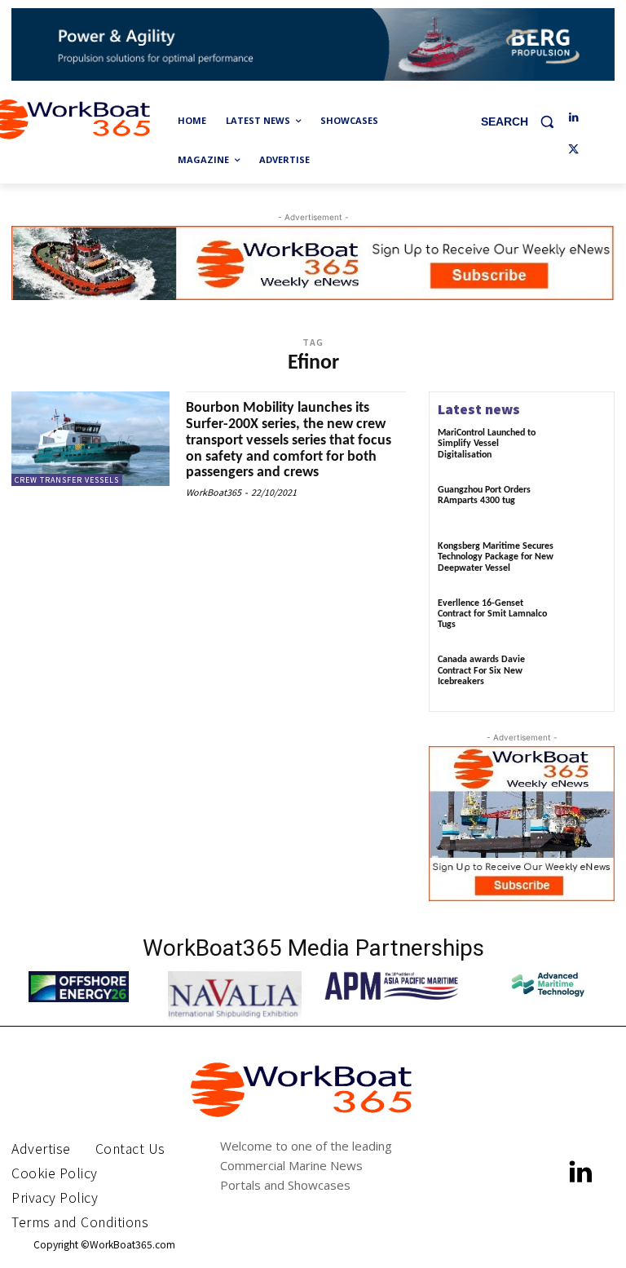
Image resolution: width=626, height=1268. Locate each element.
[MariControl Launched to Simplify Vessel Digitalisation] (584, 450)
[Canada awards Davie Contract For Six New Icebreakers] (584, 677)
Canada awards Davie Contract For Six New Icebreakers (481, 670)
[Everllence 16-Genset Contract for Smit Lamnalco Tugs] (584, 621)
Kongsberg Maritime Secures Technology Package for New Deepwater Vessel (495, 556)
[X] (573, 150)
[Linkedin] (573, 118)
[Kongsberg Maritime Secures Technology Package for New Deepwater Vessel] (584, 563)
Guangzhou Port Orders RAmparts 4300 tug (484, 495)
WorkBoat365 (213, 492)
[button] (523, 121)
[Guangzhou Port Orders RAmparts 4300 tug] (584, 507)
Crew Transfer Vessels (67, 480)
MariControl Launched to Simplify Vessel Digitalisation (487, 443)
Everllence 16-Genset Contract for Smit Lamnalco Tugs (492, 614)
